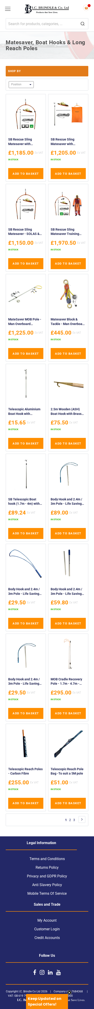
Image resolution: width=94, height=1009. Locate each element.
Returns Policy (47, 867)
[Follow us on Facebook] (34, 972)
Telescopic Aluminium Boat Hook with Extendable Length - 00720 (24, 412)
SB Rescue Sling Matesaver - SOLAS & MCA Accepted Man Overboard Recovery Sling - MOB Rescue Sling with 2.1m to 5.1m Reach (25, 232)
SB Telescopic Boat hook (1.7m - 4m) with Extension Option (24, 502)
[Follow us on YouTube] (58, 972)
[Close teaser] (69, 992)
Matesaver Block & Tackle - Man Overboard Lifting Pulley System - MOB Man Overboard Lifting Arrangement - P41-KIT (68, 322)
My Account (47, 920)
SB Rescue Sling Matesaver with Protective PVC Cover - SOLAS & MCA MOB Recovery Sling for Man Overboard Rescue (67, 142)
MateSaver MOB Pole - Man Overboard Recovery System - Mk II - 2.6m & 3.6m (25, 322)
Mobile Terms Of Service (47, 893)
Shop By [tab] (14, 71)
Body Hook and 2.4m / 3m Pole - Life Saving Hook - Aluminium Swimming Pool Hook (24, 682)
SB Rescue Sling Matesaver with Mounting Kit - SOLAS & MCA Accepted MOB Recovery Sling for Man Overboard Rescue (25, 142)
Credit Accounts (47, 938)
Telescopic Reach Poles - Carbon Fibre (25, 771)
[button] (47, 1001)
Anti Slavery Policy (47, 885)
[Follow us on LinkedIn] (50, 972)
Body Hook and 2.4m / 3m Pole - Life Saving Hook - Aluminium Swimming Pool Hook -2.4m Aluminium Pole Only (67, 592)
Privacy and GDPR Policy (47, 876)
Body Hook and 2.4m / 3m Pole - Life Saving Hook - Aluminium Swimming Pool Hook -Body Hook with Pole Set (67, 502)
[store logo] (47, 9)
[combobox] (47, 23)
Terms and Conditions (47, 859)
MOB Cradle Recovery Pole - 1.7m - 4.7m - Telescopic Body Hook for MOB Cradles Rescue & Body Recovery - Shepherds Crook (67, 682)
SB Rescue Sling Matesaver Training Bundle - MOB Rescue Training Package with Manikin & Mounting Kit (67, 232)
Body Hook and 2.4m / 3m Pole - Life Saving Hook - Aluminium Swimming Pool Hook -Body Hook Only (24, 592)
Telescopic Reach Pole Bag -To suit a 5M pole (67, 771)
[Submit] (82, 24)
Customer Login (47, 929)
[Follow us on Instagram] (42, 972)
